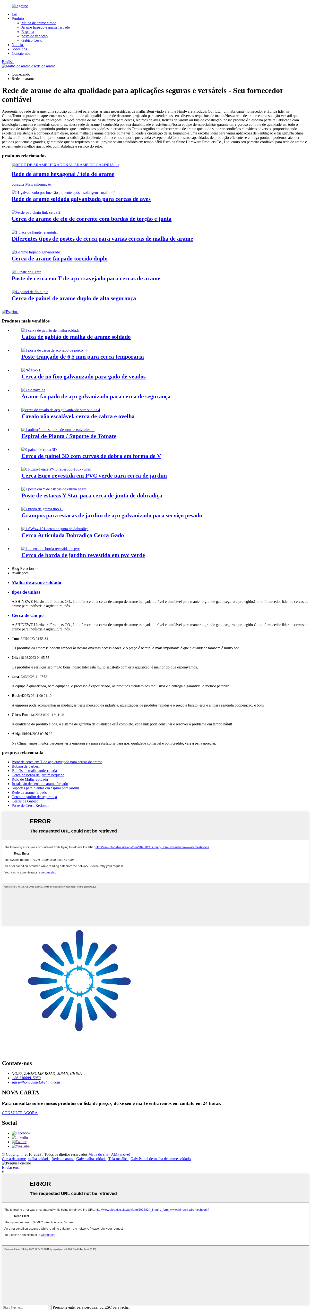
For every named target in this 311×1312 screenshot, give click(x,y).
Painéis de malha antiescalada (34, 771)
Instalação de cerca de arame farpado (40, 784)
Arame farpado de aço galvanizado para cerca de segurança (96, 396)
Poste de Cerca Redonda (30, 805)
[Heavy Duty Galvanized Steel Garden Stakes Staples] (42, 509)
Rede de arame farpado (29, 792)
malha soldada (39, 1159)
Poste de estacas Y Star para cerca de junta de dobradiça (91, 495)
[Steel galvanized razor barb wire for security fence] (33, 390)
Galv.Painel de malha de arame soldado (160, 1159)
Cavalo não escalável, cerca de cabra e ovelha (78, 416)
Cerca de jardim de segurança (34, 797)
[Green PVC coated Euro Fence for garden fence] (56, 469)
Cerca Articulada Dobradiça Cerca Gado (72, 535)
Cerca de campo (28, 615)
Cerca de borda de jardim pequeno (38, 775)
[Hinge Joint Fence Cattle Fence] (54, 529)
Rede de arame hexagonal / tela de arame (63, 174)
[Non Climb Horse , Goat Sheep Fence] (60, 410)
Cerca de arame (14, 1159)
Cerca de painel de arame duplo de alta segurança (74, 298)
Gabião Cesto (31, 40)
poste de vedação (34, 36)
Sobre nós (19, 49)
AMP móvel (120, 1154)
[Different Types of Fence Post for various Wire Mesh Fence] (35, 232)
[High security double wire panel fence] (30, 292)
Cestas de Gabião (25, 801)
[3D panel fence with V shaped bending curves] (39, 450)
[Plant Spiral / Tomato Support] (58, 430)
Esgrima (27, 32)
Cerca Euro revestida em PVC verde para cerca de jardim (94, 475)
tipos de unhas (26, 592)
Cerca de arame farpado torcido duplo (60, 258)
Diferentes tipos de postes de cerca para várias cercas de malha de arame (102, 239)
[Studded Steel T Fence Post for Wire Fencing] (26, 272)
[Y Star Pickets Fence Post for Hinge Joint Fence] (53, 489)
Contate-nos (21, 53)
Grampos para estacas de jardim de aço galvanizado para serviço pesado (111, 515)
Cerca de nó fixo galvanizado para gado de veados (83, 376)
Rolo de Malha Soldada (30, 779)
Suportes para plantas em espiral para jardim (45, 788)
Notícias (18, 45)
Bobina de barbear (26, 766)
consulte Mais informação (31, 184)
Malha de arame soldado (36, 582)
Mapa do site (98, 1154)
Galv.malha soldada (91, 1159)
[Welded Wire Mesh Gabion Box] (50, 330)
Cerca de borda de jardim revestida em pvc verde (83, 555)
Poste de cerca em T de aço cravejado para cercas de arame (86, 278)
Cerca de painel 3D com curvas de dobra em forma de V (91, 456)
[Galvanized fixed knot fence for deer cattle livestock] (30, 370)
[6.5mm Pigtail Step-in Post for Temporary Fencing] (54, 350)
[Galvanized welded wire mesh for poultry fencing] (63, 192)
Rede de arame (63, 1159)
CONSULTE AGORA (20, 1113)
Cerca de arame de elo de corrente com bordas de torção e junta (92, 219)
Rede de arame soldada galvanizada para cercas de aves (81, 199)
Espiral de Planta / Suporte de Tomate (68, 436)
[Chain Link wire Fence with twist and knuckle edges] (36, 212)
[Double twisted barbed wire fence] (36, 252)
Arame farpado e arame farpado (45, 27)
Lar (14, 14)
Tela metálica (118, 1159)
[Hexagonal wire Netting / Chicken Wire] (65, 165)
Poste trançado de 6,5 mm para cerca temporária (82, 357)
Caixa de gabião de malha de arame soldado (76, 337)
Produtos (18, 18)
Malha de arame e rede (38, 23)
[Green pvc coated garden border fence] (50, 549)
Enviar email (11, 1167)
